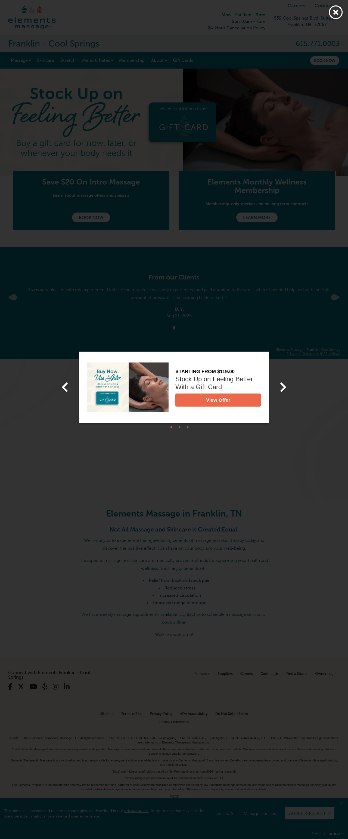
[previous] (64, 387)
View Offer (218, 400)
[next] (283, 387)
